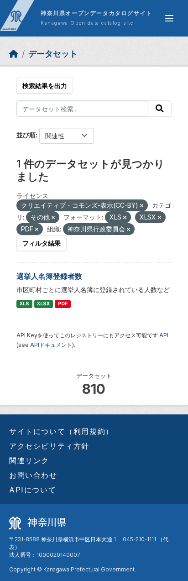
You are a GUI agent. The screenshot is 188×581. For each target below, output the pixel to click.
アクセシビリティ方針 (49, 445)
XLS (24, 304)
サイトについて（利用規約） (61, 431)
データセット (53, 53)
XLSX (43, 304)
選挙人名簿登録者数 (49, 276)
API (163, 335)
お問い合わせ (33, 475)
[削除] (141, 206)
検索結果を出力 (44, 85)
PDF (63, 304)
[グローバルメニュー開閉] (169, 18)
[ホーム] (13, 53)
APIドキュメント (51, 344)
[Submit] (160, 108)
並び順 (26, 135)
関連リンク (29, 460)
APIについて (32, 489)
